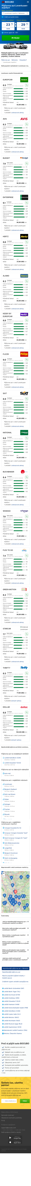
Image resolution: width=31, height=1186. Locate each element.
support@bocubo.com (8, 1128)
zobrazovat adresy (17, 112)
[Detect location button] (27, 13)
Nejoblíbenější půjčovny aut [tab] (11, 972)
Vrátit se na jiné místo (11, 17)
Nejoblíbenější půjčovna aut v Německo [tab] (16, 968)
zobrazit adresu (16, 701)
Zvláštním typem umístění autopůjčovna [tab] (15, 981)
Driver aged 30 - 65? (11, 32)
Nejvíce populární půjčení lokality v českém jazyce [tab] (13, 977)
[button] (16, 897)
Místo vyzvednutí (7, 10)
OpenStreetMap (25, 912)
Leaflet (18, 912)
